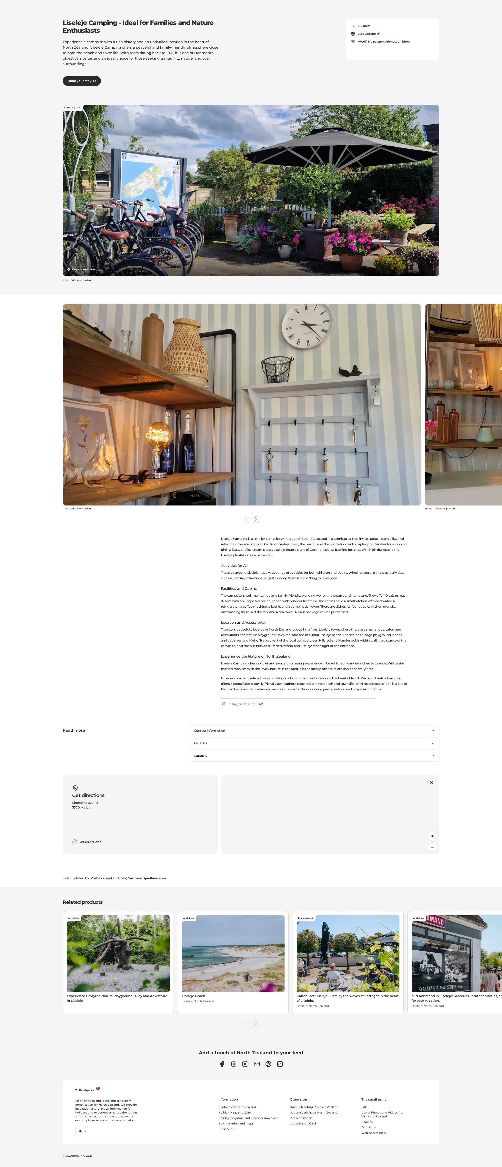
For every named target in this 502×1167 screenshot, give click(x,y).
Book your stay (79, 81)
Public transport (301, 1118)
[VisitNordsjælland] (87, 1089)
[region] (330, 814)
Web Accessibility (373, 1133)
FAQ (364, 1107)
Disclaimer (368, 1127)
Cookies (367, 1122)
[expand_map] (431, 783)
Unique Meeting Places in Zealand (314, 1107)
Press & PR (226, 1129)
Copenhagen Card (303, 1123)
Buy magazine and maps (236, 1123)
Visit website (367, 33)
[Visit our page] (222, 1064)
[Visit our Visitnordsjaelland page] (245, 1064)
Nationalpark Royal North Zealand (314, 1112)
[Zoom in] (432, 836)
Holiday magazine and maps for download (248, 1118)
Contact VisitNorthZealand (237, 1107)
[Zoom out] (432, 847)
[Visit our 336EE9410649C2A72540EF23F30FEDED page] (256, 1064)
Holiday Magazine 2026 (234, 1112)
